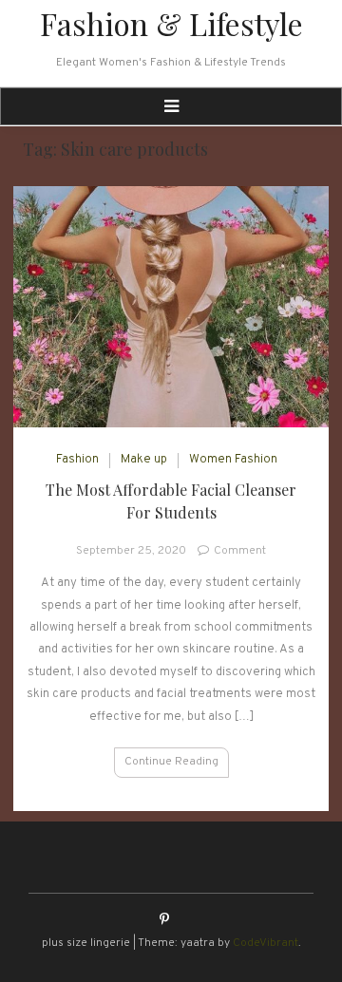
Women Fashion (233, 459)
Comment (240, 550)
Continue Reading (171, 761)
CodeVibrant (265, 943)
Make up (144, 459)
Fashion (77, 459)
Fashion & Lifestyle (171, 23)
